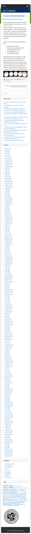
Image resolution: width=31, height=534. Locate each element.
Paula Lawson (17, 499)
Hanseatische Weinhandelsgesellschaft (10, 492)
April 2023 (7, 211)
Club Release (12, 489)
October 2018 (8, 293)
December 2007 (9, 421)
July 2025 (7, 170)
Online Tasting (7, 499)
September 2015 (9, 339)
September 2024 (9, 186)
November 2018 (9, 291)
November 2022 (9, 219)
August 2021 (8, 244)
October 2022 (8, 221)
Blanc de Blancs (17, 487)
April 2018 (7, 301)
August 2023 (8, 205)
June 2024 (7, 191)
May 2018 (7, 299)
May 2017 (7, 316)
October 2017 (8, 309)
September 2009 (9, 406)
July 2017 (7, 314)
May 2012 (7, 379)
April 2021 (7, 251)
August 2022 (8, 224)
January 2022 (8, 236)
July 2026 (7, 150)
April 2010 (7, 399)
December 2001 (9, 455)
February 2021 (8, 254)
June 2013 (7, 369)
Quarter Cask (21, 500)
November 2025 (9, 163)
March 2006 (8, 437)
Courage (22, 530)
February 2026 (8, 158)
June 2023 (7, 208)
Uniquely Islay (5, 505)
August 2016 (8, 326)
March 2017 (8, 318)
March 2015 (8, 342)
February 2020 (8, 274)
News (15, 79)
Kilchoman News (9, 79)
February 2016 (8, 332)
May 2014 (7, 352)
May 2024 (7, 193)
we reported (8, 26)
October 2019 (8, 279)
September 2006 (9, 434)
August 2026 (8, 148)
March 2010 (8, 401)
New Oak (24, 497)
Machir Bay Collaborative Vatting (10, 496)
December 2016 (9, 321)
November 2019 (9, 278)
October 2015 (8, 337)
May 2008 (7, 419)
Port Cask (7, 500)
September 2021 (9, 243)
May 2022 (7, 229)
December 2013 (9, 361)
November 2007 (9, 422)
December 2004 (9, 450)
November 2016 (9, 322)
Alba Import (15, 486)
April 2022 (7, 231)
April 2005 (7, 447)
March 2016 (8, 331)
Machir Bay (22, 495)
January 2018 (8, 304)
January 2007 (8, 429)
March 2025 (8, 176)
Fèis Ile (22, 491)
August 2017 (8, 313)
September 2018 (9, 294)
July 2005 (7, 444)
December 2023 (9, 198)
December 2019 (9, 276)
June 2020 (7, 268)
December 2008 (9, 414)
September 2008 (9, 417)
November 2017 (9, 308)
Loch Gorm (14, 495)
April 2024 (7, 195)
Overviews (7, 470)
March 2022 (8, 233)
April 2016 (7, 329)
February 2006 (8, 439)
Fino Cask (18, 491)
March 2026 (8, 156)
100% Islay (8, 485)
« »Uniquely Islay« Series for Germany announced (14, 85)
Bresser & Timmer (24, 487)
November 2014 (9, 346)
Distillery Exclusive (9, 491)
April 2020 (7, 271)
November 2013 (9, 362)
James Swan (17, 493)
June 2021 (7, 248)
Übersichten (8, 477)
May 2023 (7, 210)
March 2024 (8, 196)
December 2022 (9, 218)
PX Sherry (14, 501)
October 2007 (8, 424)
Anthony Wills (8, 487)
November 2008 (9, 416)
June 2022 (7, 228)
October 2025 (8, 165)
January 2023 (8, 216)
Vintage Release (16, 505)
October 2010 (8, 392)
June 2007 (7, 427)
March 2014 (8, 356)
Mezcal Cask (19, 497)
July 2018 (7, 296)
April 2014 (7, 354)
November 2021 (9, 239)
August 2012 (8, 377)
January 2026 (8, 160)
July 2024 (7, 190)
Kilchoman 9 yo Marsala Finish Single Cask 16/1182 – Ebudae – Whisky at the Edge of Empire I (15, 113)
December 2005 (9, 441)
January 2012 (8, 381)
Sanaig (8, 502)
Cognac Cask (19, 489)
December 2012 (9, 374)
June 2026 (7, 151)
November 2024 (9, 183)
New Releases (8, 467)
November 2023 (9, 200)
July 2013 (7, 367)
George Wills (8, 492)
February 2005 (8, 449)
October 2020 (8, 261)
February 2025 (8, 178)
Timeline (7, 475)
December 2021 (9, 238)
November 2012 (9, 376)
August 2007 (8, 426)
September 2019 (9, 281)
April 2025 (7, 175)
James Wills (24, 493)
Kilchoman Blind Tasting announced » (19, 86)
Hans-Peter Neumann (18, 19)
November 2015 (9, 336)
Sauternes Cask (15, 502)
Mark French (8, 497)
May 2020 (7, 269)
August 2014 (8, 349)
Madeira (20, 79)
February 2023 (8, 214)
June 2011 (7, 384)
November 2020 (9, 259)
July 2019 (7, 284)
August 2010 (8, 394)
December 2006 (9, 431)
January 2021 (8, 256)
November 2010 (9, 391)
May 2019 (7, 286)
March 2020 (8, 273)
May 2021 (7, 249)
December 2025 (9, 161)
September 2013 (9, 366)
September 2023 (9, 203)
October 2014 (8, 347)
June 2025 (7, 171)
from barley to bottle (10, 464)
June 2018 (7, 298)
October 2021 (8, 241)
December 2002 (9, 454)
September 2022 (9, 223)
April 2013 (7, 371)
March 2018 (8, 303)
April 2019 (7, 288)
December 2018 (9, 289)
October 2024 (8, 185)
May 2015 (7, 341)
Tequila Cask (22, 504)
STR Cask (8, 81)
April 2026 (7, 155)
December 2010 (9, 389)
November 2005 (9, 442)
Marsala (13, 497)
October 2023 (8, 201)
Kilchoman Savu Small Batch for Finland (14, 140)
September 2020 (9, 263)
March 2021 (8, 253)
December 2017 (9, 306)
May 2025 (7, 173)
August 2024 (8, 188)
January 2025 (8, 180)
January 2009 (8, 412)
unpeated (10, 505)
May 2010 (7, 397)
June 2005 (7, 445)
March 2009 (8, 411)
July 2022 (7, 226)
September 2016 (9, 324)
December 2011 (9, 382)
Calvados (6, 489)
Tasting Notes (8, 474)
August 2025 (8, 168)
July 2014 (7, 351)
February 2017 (8, 319)
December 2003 (9, 452)
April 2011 (7, 387)
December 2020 (9, 258)
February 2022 (8, 234)
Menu (4, 6)
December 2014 (9, 344)
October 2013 (8, 364)
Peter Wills (23, 499)
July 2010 (7, 396)
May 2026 (7, 153)
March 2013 (8, 372)
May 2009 (7, 409)
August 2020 (8, 264)
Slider (23, 502)
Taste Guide (8, 472)
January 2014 (8, 359)
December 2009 (9, 402)
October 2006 (8, 432)
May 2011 (7, 386)
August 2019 (8, 283)
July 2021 (7, 246)
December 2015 (9, 334)
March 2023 (8, 213)
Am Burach (20, 486)
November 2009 (9, 404)
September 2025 (9, 166)
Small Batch (7, 504)
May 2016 (7, 328)
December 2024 (9, 181)
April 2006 (7, 435)
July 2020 (7, 266)
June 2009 (7, 407)
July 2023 (7, 206)
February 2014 (8, 357)
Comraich (24, 489)
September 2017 (9, 311)
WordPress (15, 530)
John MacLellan (6, 495)
